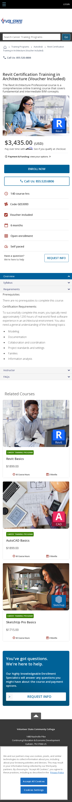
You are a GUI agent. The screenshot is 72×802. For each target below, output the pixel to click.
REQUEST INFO (56, 258)
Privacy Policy (57, 772)
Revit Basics (15, 459)
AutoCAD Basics (17, 540)
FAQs (6, 376)
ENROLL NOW (36, 169)
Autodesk (38, 46)
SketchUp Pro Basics (21, 622)
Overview (9, 276)
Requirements (11, 289)
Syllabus (8, 282)
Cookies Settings (34, 789)
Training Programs (20, 46)
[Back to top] (36, 729)
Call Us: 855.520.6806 (17, 57)
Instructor (9, 370)
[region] (34, 773)
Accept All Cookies (34, 781)
